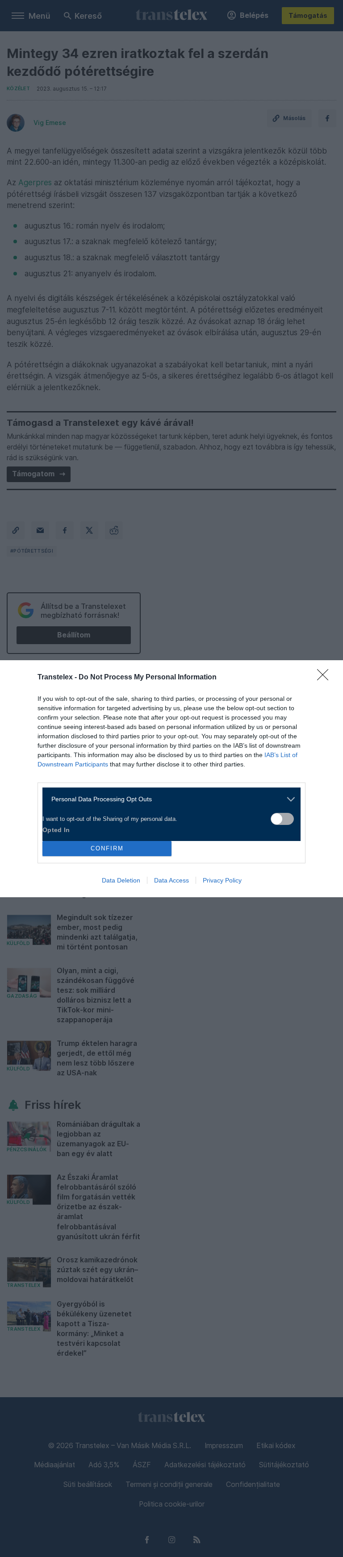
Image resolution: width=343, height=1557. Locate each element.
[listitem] (168, 799)
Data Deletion (121, 880)
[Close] (325, 677)
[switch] (282, 819)
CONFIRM (107, 848)
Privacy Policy (222, 880)
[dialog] (171, 778)
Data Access (171, 880)
